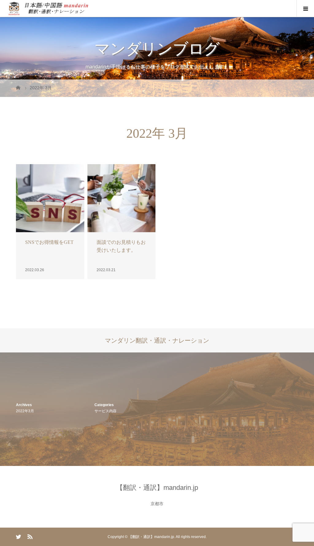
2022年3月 (25, 411)
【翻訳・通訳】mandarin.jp (157, 487)
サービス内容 (105, 411)
